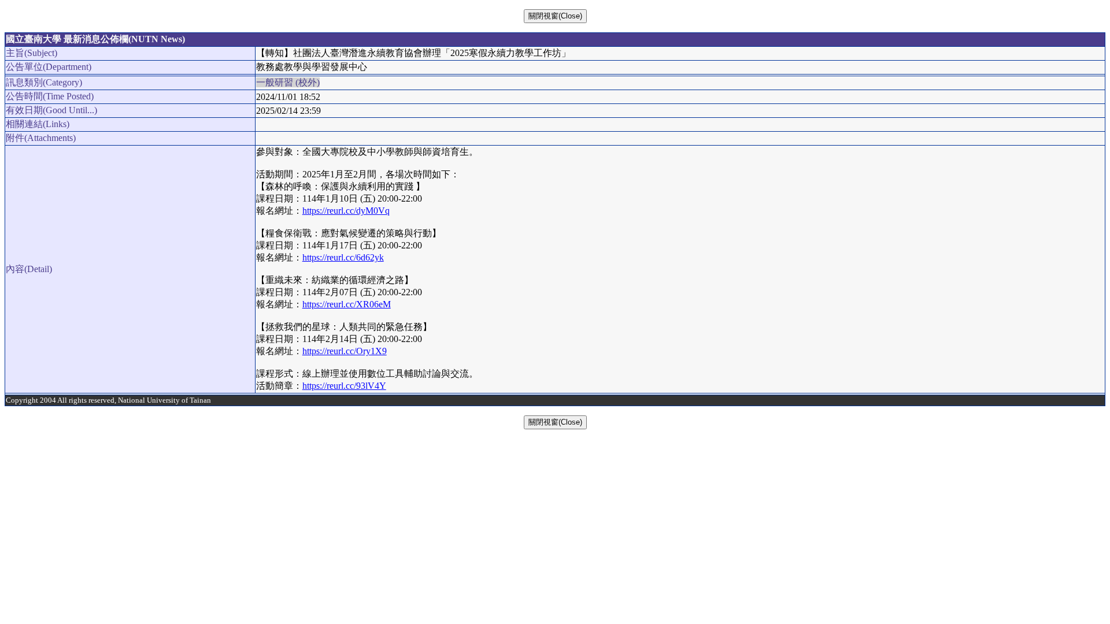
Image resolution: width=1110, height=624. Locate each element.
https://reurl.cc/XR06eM (346, 304)
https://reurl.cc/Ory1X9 (344, 351)
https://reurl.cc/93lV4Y (344, 386)
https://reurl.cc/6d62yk (343, 257)
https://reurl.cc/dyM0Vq (346, 211)
